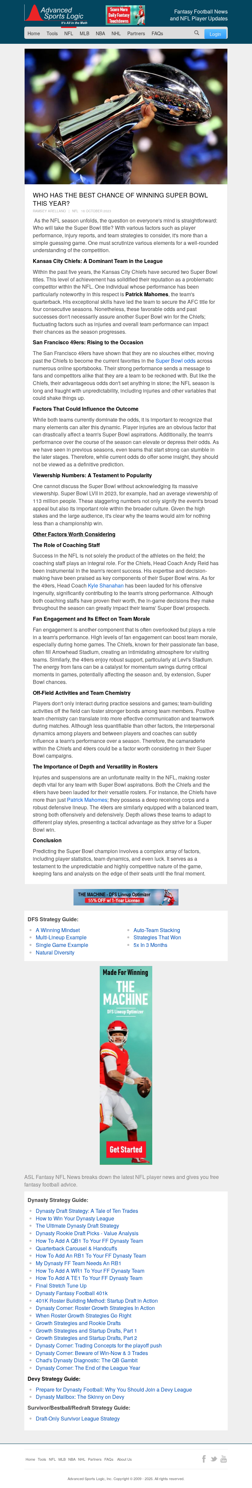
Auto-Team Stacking (157, 930)
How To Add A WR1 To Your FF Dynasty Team (90, 1270)
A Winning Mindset (58, 930)
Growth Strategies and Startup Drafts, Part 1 (86, 1330)
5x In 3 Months (150, 945)
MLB (84, 33)
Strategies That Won (157, 937)
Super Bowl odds (176, 360)
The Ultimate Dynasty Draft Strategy (77, 1225)
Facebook (204, 1459)
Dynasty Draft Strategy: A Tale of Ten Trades (87, 1210)
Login (215, 34)
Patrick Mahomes (87, 799)
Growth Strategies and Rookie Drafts (78, 1323)
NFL (68, 33)
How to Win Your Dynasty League (75, 1218)
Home (34, 33)
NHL (116, 33)
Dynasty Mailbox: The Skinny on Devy (80, 1396)
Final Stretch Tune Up (61, 1285)
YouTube (224, 1459)
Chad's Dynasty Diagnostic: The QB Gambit (86, 1360)
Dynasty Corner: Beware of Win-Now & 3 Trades (92, 1353)
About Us (124, 1459)
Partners (136, 33)
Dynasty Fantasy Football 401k (72, 1293)
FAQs (157, 33)
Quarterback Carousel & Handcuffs (76, 1248)
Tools (52, 33)
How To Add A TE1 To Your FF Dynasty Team (89, 1278)
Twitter (214, 1459)
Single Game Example (62, 945)
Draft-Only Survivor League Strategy (78, 1418)
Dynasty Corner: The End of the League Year (88, 1367)
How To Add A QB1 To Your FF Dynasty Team (89, 1240)
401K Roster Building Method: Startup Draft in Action (97, 1300)
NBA (100, 33)
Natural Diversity (55, 952)
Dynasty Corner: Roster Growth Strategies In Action (95, 1308)
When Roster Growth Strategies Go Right (83, 1315)
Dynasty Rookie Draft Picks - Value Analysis (87, 1233)
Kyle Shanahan (106, 585)
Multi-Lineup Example (61, 937)
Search (197, 33)
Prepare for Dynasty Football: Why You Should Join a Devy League (114, 1389)
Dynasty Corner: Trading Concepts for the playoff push (99, 1345)
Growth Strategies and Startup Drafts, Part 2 (86, 1338)
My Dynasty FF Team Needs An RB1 (78, 1263)
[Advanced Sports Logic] (55, 14)
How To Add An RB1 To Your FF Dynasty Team (91, 1255)
